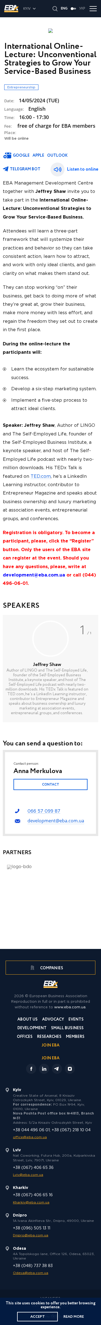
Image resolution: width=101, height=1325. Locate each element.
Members (75, 1037)
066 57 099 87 (43, 811)
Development (32, 1028)
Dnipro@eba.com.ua (30, 1235)
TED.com (41, 476)
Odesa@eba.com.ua (30, 1273)
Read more (73, 1317)
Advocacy (53, 1020)
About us (27, 1020)
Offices (25, 1037)
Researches (49, 1037)
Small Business (67, 1028)
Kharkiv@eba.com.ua (31, 1202)
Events (76, 1020)
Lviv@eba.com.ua (28, 1174)
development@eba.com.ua (55, 821)
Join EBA (50, 1045)
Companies (51, 968)
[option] (50, 668)
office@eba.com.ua (30, 1137)
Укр (82, 8)
